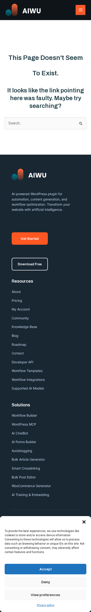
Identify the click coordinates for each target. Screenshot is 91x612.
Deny (45, 582)
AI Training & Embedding (30, 495)
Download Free (30, 264)
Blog (15, 336)
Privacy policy (45, 605)
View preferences (45, 595)
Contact (18, 353)
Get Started (30, 238)
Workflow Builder (24, 415)
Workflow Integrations (28, 380)
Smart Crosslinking (26, 468)
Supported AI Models (28, 388)
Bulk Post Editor (24, 477)
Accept (45, 569)
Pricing (17, 300)
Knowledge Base (24, 327)
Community (20, 318)
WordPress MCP (24, 424)
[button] (84, 522)
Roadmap (19, 344)
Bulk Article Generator (28, 459)
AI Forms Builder (24, 442)
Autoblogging (22, 451)
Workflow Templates (27, 371)
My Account (21, 309)
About (16, 292)
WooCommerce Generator (31, 486)
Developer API (22, 362)
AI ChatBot (20, 433)
